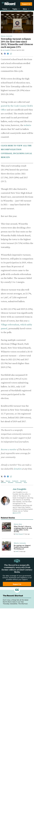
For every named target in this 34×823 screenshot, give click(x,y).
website (27, 125)
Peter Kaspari (19, 534)
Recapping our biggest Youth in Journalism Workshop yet (22, 547)
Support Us (26, 4)
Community (9, 36)
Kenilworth (15, 481)
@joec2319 (17, 513)
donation (18, 469)
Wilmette (3, 482)
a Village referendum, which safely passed (16, 325)
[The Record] (8, 4)
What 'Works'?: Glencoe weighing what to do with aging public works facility (23, 529)
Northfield (23, 481)
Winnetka (10, 482)
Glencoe (3, 36)
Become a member (8, 449)
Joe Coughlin (6, 50)
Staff (16, 551)
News (25, 482)
